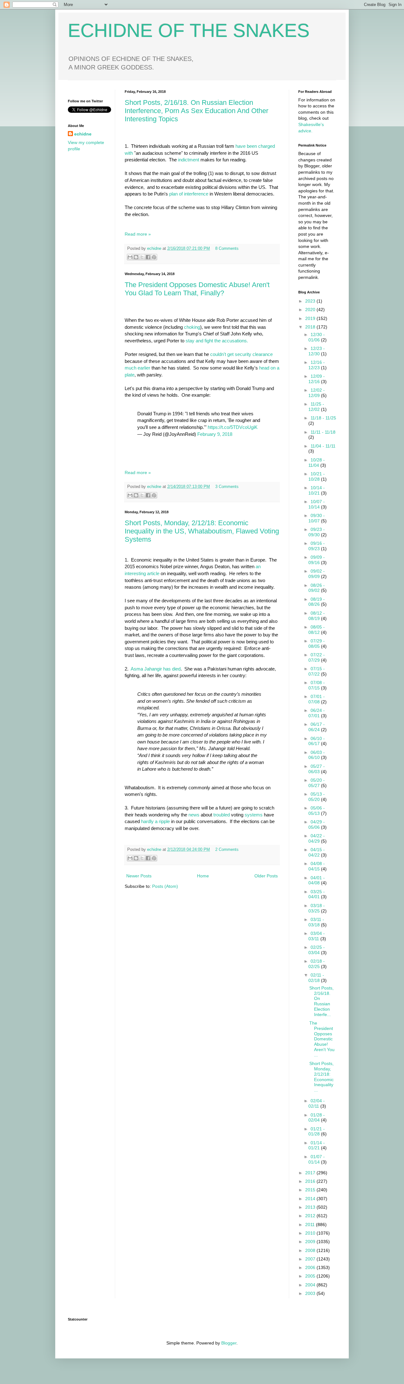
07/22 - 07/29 (316, 657)
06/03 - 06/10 (316, 755)
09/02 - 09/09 (316, 574)
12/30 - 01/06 (316, 337)
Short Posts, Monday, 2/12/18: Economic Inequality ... (321, 1076)
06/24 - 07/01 (316, 713)
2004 (311, 1284)
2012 (311, 1215)
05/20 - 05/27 (316, 783)
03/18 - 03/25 (316, 908)
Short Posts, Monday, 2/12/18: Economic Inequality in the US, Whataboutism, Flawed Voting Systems (202, 531)
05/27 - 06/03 (316, 769)
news (193, 814)
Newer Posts (139, 875)
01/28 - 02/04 (316, 1117)
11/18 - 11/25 (323, 417)
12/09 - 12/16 (316, 379)
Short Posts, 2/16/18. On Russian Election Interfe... (321, 1001)
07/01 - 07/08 (316, 699)
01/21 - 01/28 (316, 1131)
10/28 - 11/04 (316, 462)
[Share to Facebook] (148, 257)
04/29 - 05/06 (316, 824)
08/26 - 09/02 (316, 588)
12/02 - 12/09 (316, 393)
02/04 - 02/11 (316, 1103)
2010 (311, 1233)
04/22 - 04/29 (316, 838)
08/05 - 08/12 (316, 629)
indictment (189, 159)
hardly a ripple (155, 821)
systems (254, 814)
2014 (311, 1198)
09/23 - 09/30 (316, 532)
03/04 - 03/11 (316, 936)
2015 (311, 1189)
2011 (310, 1224)
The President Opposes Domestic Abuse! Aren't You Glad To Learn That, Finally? (197, 289)
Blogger (228, 1342)
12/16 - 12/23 (316, 365)
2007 (311, 1258)
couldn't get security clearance (241, 354)
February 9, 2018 (214, 434)
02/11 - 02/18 (316, 977)
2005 (311, 1276)
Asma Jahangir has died (156, 668)
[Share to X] (142, 257)
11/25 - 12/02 (316, 406)
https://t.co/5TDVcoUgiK (233, 427)
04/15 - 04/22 (316, 852)
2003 (311, 1293)
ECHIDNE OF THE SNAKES (189, 30)
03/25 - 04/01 (316, 894)
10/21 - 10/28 (316, 476)
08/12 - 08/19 (316, 616)
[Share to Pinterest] (154, 257)
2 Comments (227, 849)
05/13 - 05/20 (316, 796)
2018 (311, 326)
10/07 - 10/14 (316, 504)
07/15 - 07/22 (316, 671)
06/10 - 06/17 (316, 741)
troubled (221, 814)
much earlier (137, 367)
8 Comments (227, 248)
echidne (155, 248)
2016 (311, 1181)
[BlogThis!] (136, 257)
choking (192, 327)
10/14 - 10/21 (316, 490)
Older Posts (266, 875)
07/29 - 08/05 (316, 643)
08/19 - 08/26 (316, 602)
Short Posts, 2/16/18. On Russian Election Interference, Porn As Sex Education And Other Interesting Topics (196, 111)
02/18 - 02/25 (316, 964)
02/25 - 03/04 (316, 950)
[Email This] (130, 257)
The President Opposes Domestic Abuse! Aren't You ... (322, 1038)
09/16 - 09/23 (316, 546)
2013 (311, 1207)
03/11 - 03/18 (316, 922)
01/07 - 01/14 (316, 1159)
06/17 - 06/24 (316, 727)
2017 (311, 1172)
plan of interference (188, 193)
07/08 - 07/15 (316, 685)
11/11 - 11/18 (323, 432)
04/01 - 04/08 (316, 880)
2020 (311, 309)
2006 (311, 1267)
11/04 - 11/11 (323, 445)
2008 (311, 1250)
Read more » (138, 234)
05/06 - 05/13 (316, 810)
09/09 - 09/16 (316, 560)
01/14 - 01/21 (316, 1145)
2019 (311, 318)
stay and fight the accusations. (217, 340)
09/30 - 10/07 (316, 518)
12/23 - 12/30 (316, 351)
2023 (311, 301)
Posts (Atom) (165, 886)
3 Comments (227, 486)
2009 (311, 1241)
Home (203, 875)
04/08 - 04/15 (316, 866)
